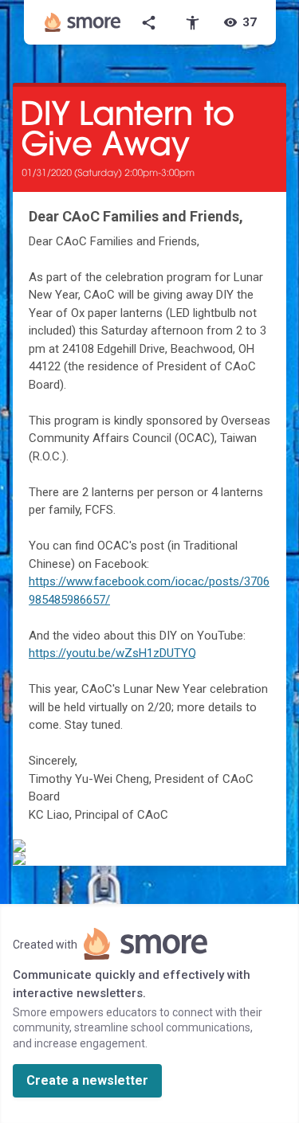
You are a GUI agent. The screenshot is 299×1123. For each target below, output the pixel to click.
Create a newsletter (87, 1080)
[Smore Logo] (83, 22)
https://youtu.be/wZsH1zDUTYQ (112, 653)
